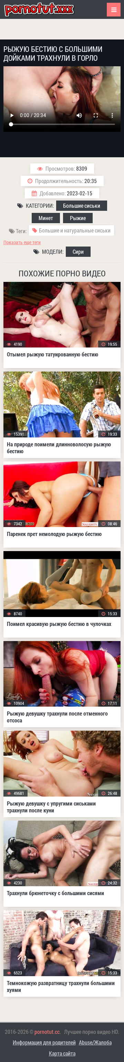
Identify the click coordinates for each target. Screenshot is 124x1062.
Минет (46, 217)
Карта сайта (62, 1053)
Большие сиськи (81, 205)
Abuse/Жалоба (95, 1042)
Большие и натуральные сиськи (75, 230)
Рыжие (78, 217)
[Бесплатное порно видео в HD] (44, 9)
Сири (78, 251)
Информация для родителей (44, 1042)
